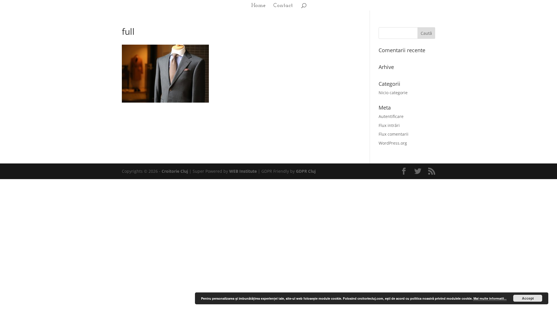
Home (258, 6)
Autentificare (391, 116)
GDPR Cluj (306, 171)
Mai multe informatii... (490, 298)
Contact (283, 6)
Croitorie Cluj (175, 171)
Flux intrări (389, 125)
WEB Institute (243, 171)
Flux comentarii (393, 134)
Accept (528, 298)
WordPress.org (393, 143)
